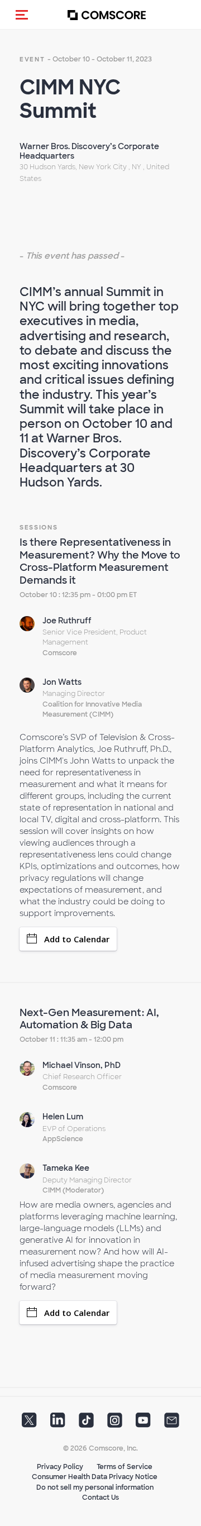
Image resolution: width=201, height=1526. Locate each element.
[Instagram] (114, 1423)
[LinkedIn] (57, 1423)
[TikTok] (86, 1423)
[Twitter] (29, 1423)
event (32, 59)
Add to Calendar (76, 939)
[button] (22, 14)
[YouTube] (143, 1423)
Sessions (39, 527)
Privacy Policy (60, 1466)
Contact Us (100, 1497)
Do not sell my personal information (95, 1487)
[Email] (171, 1423)
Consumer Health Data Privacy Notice (94, 1476)
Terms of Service (124, 1466)
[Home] (107, 15)
